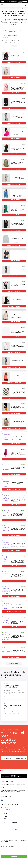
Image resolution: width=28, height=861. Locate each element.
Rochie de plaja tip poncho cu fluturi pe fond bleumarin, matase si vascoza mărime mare (18, 469)
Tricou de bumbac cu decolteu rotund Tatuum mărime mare (17, 148)
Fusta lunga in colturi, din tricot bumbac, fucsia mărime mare (17, 133)
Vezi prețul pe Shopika (14, 77)
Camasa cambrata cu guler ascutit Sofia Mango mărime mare (18, 285)
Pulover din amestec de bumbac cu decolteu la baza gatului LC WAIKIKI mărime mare (17, 240)
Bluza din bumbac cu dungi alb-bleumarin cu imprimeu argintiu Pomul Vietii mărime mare (18, 545)
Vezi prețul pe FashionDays (14, 62)
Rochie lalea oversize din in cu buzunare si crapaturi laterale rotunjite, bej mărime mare (18, 621)
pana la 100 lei (4, 807)
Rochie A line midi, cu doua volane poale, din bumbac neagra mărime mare (18, 331)
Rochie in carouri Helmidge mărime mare (18, 269)
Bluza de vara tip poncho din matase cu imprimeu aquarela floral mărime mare (17, 514)
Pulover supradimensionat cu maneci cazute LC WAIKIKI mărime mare (17, 423)
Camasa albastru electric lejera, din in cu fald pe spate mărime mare (18, 652)
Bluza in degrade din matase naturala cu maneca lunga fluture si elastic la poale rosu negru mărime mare (18, 560)
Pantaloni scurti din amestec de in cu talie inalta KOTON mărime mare (18, 179)
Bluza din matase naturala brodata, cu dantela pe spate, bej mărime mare (17, 316)
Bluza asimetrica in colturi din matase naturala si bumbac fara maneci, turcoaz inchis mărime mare (18, 194)
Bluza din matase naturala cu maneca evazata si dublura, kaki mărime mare (18, 163)
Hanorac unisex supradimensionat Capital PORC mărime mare (17, 57)
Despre (4, 818)
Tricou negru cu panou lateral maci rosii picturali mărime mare (17, 255)
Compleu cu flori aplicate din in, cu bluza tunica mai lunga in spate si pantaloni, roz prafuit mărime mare (17, 87)
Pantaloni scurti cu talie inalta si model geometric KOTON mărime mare (17, 362)
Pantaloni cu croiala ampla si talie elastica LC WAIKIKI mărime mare (18, 484)
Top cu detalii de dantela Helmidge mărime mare (17, 376)
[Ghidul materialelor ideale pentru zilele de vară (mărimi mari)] (14, 710)
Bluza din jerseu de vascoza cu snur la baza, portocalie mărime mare (18, 530)
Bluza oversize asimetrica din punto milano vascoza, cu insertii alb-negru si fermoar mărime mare (17, 408)
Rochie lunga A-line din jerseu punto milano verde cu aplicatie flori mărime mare (17, 209)
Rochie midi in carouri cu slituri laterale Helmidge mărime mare (17, 118)
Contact (5, 816)
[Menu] (1, 5)
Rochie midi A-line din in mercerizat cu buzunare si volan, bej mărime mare (17, 591)
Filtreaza (14, 45)
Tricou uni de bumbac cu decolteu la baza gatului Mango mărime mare (17, 606)
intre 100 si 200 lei (5, 809)
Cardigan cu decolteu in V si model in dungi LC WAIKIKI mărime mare (18, 392)
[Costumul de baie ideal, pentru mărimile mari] (14, 690)
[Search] (26, 5)
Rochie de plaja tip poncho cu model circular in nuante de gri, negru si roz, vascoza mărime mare (18, 499)
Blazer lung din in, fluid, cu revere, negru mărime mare (18, 224)
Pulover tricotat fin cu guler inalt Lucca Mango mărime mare (18, 102)
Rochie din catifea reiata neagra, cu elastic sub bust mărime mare (17, 301)
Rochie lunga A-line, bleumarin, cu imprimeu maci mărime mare (17, 575)
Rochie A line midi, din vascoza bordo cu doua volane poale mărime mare (18, 453)
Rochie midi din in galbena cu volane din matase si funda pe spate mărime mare (17, 438)
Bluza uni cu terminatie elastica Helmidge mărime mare (17, 346)
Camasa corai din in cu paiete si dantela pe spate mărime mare (17, 636)
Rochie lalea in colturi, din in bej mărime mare (18, 71)
